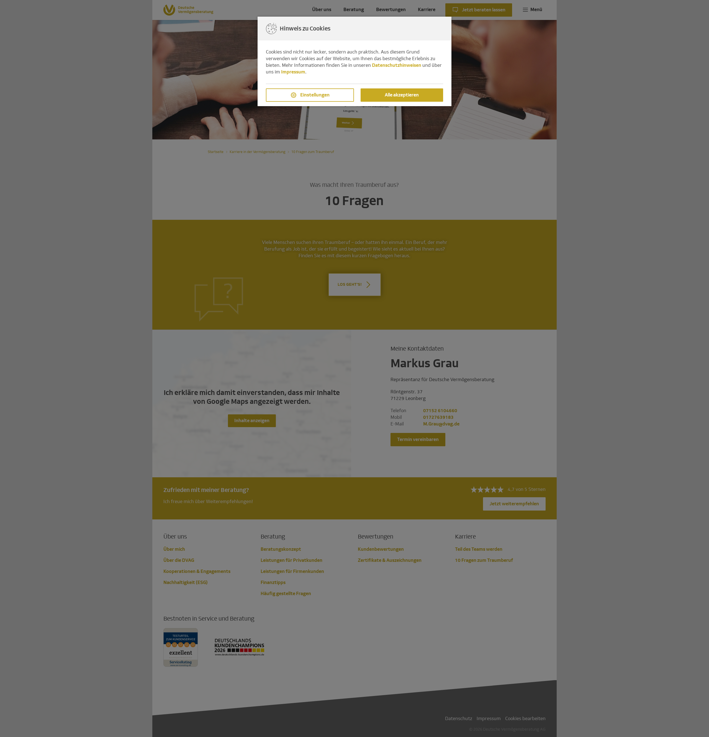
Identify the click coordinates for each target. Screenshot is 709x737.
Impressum (293, 72)
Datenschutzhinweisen (396, 65)
